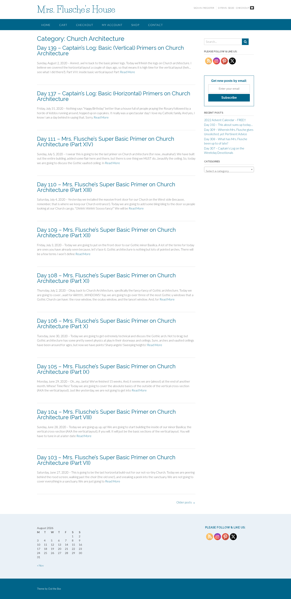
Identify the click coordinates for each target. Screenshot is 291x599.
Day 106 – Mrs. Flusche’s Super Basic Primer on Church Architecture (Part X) (106, 324)
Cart (63, 25)
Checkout (84, 25)
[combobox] (229, 169)
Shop (135, 25)
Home (45, 25)
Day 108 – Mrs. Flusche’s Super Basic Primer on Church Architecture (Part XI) (106, 278)
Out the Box (54, 588)
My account (112, 25)
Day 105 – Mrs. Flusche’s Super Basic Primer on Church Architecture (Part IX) (106, 369)
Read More (127, 72)
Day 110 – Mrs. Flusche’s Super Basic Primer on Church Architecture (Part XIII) (106, 187)
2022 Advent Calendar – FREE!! (225, 120)
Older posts (185, 502)
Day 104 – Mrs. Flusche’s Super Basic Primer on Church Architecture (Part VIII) (106, 415)
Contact (155, 25)
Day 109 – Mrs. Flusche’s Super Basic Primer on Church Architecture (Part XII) (106, 233)
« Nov (40, 565)
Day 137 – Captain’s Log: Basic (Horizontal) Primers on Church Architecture (113, 96)
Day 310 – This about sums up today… (228, 124)
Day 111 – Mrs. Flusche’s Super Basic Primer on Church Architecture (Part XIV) (105, 142)
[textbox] (229, 171)
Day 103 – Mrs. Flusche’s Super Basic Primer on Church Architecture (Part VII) (106, 460)
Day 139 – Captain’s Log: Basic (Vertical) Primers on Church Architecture (110, 51)
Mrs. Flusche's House (76, 9)
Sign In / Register (204, 7)
